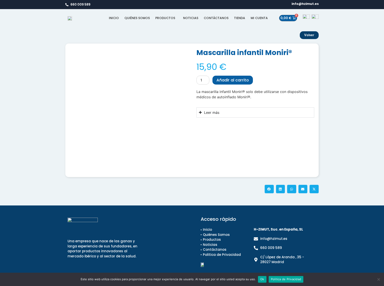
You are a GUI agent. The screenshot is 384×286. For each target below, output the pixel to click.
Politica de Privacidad (286, 279)
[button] (269, 189)
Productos (165, 18)
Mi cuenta (259, 18)
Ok (262, 279)
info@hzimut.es (305, 4)
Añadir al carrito (232, 80)
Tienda (239, 18)
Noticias (190, 18)
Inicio (114, 18)
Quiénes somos (137, 18)
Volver (309, 35)
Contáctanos (216, 18)
